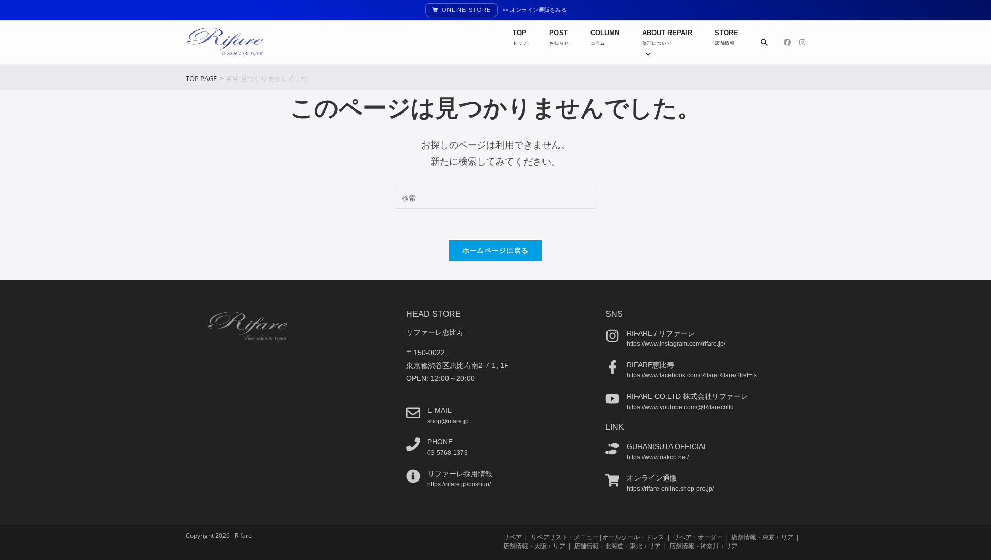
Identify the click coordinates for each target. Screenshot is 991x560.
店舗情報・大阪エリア (534, 546)
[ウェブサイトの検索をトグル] (764, 42)
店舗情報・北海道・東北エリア (617, 546)
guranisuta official (667, 446)
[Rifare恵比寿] (612, 367)
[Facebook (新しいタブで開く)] (787, 42)
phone (440, 442)
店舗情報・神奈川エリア (703, 546)
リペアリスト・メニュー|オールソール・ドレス (597, 537)
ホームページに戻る (495, 250)
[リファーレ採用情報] (413, 476)
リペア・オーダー (698, 537)
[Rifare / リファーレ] (612, 336)
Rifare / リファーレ (661, 333)
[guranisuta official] (612, 449)
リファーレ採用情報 (459, 474)
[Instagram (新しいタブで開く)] (802, 42)
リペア (512, 537)
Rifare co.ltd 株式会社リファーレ (687, 396)
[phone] (413, 444)
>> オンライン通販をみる (534, 10)
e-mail (439, 410)
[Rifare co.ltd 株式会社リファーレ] (612, 399)
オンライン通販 (652, 478)
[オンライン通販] (612, 480)
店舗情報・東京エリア (762, 537)
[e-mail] (413, 413)
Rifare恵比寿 (650, 365)
